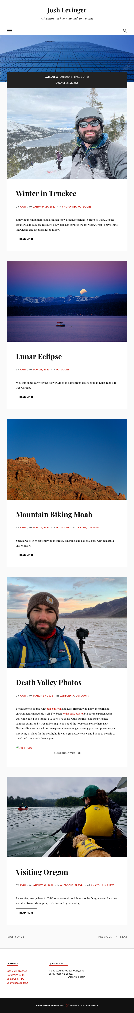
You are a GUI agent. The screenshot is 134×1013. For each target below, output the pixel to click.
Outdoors (84, 206)
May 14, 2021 (41, 527)
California (69, 206)
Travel (79, 885)
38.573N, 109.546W (87, 527)
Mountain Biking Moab (54, 514)
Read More (26, 239)
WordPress (58, 1005)
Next (123, 936)
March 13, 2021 (43, 695)
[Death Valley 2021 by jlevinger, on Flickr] (24, 748)
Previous (105, 936)
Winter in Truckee (46, 193)
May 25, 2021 (41, 369)
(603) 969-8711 (16, 974)
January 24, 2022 (44, 206)
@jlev (10, 982)
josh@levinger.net (17, 970)
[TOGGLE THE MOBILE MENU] (9, 30)
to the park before (72, 713)
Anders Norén (89, 1005)
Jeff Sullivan (54, 708)
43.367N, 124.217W (102, 885)
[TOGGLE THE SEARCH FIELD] (124, 30)
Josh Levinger (67, 10)
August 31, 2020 (43, 885)
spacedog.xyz (20, 982)
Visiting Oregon (42, 872)
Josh (23, 206)
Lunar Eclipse (39, 356)
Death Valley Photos (49, 682)
